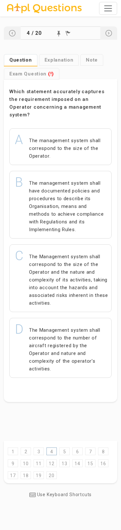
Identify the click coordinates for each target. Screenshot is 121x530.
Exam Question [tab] (31, 74)
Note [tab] (92, 60)
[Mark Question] (58, 33)
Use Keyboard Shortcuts (64, 494)
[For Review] (68, 33)
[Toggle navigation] (108, 8)
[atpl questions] (44, 8)
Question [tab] (20, 60)
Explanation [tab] (59, 60)
